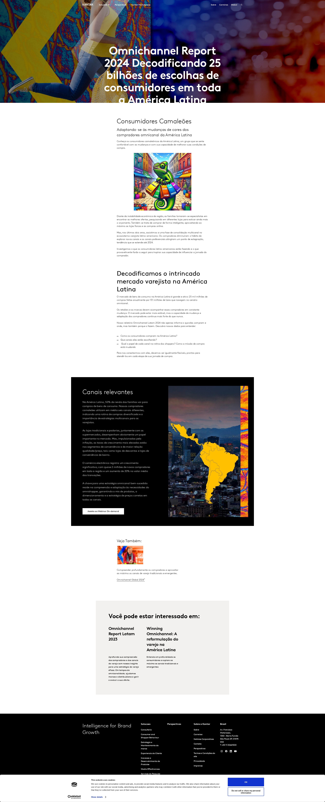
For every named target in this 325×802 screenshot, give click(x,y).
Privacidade (199, 761)
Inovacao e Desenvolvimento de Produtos (150, 761)
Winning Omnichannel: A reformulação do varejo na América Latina (162, 639)
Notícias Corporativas (204, 739)
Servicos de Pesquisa (150, 774)
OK (246, 782)
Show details (97, 797)
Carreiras (223, 5)
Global (234, 5)
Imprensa (198, 766)
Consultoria (146, 730)
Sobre (213, 5)
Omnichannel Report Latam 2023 (122, 634)
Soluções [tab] (103, 5)
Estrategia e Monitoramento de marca (150, 745)
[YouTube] (230, 752)
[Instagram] (221, 752)
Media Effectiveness (150, 769)
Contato (197, 744)
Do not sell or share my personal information (246, 791)
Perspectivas (120, 5)
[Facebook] (226, 752)
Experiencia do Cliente (151, 753)
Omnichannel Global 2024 (130, 580)
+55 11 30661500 (229, 745)
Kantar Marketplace (141, 5)
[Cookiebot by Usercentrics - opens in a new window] (74, 797)
